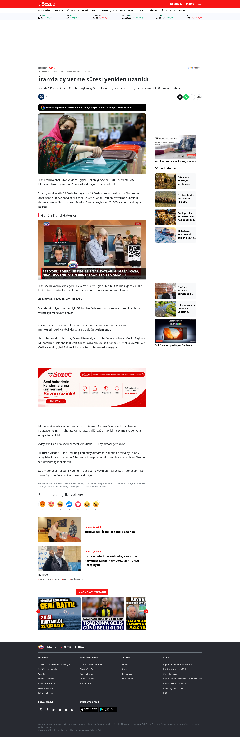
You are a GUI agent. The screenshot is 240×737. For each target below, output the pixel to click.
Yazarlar (42, 674)
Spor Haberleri (87, 674)
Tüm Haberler (86, 683)
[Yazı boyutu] (199, 97)
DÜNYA (94, 10)
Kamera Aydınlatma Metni (175, 683)
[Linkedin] (72, 709)
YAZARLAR (58, 10)
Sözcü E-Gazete (87, 678)
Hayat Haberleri (45, 688)
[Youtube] (60, 709)
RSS (165, 693)
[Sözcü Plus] (79, 647)
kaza (42, 579)
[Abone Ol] (194, 67)
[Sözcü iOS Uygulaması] (89, 709)
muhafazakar (77, 579)
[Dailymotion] (66, 709)
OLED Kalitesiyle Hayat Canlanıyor (175, 345)
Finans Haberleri (46, 678)
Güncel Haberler (89, 657)
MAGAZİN (142, 10)
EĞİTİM (163, 10)
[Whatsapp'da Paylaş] (186, 97)
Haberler (43, 657)
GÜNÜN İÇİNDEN (109, 10)
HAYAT (131, 10)
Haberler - (43, 67)
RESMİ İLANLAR (177, 10)
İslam (65, 579)
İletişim (125, 664)
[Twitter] (53, 709)
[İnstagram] (41, 709)
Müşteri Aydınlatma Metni (175, 669)
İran (49, 579)
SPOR (122, 10)
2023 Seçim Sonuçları (48, 669)
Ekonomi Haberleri (47, 683)
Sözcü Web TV (86, 669)
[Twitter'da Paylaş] (180, 97)
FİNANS (153, 10)
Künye (125, 669)
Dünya (51, 67)
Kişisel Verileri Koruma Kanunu (177, 664)
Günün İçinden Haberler (91, 664)
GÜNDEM (71, 10)
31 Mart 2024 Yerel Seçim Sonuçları (54, 664)
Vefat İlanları (128, 678)
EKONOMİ (83, 10)
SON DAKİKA (44, 10)
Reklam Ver (127, 674)
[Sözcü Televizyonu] (41, 647)
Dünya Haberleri (166, 168)
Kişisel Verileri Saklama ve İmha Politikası (182, 678)
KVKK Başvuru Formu (173, 688)
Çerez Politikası (170, 674)
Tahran (57, 579)
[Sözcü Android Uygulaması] (108, 709)
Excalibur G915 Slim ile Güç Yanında (175, 161)
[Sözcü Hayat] (65, 647)
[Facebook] (47, 709)
